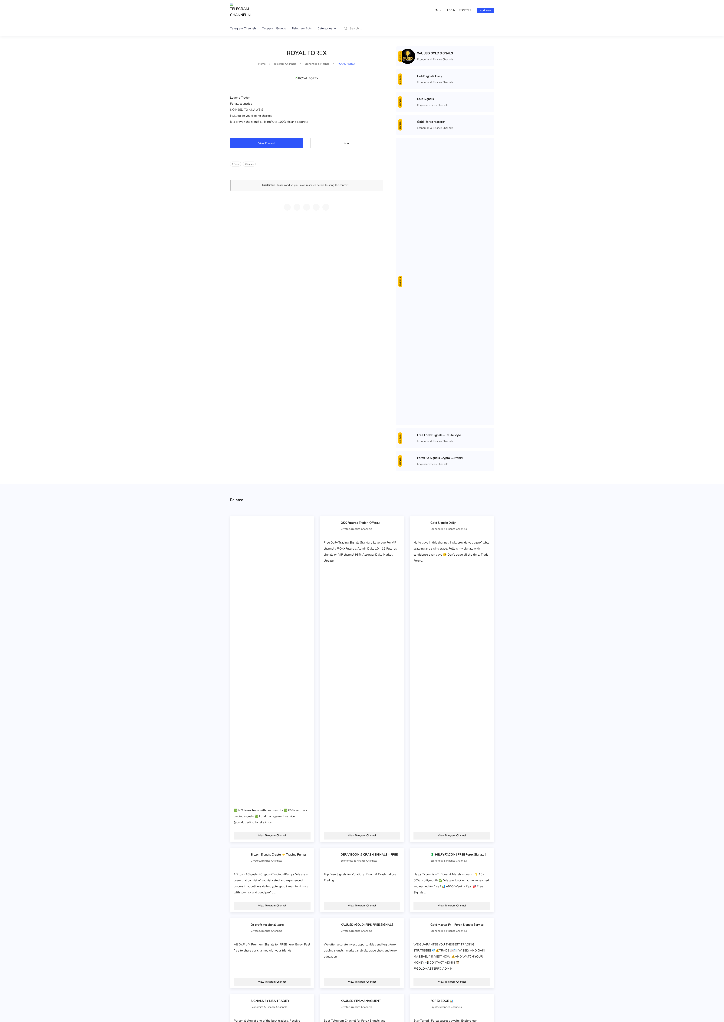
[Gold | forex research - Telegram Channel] (407, 660)
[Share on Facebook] (316, 207)
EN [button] (436, 10)
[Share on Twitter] (306, 207)
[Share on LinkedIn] (325, 207)
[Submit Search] (345, 28)
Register (465, 10)
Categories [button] (325, 28)
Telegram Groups (274, 28)
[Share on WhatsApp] (297, 207)
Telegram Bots (302, 28)
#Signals (249, 164)
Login (451, 10)
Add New (485, 10)
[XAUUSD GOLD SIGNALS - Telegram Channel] (407, 56)
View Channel (266, 143)
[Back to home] (240, 10)
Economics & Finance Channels (435, 59)
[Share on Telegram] (287, 207)
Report (347, 143)
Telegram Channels (243, 28)
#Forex (235, 164)
